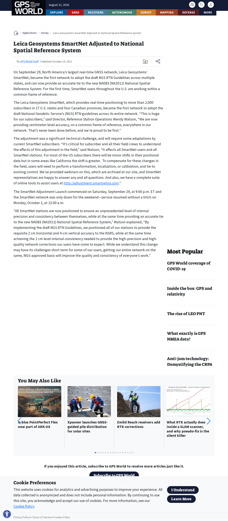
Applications (29, 33)
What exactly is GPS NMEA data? (186, 336)
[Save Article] (145, 61)
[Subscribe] (192, 5)
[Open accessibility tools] (7, 514)
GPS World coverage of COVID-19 (188, 266)
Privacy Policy (21, 517)
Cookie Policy (23, 506)
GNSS (75, 12)
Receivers (95, 12)
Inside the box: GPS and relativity (189, 291)
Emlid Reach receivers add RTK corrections (138, 424)
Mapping (167, 12)
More (208, 12)
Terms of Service (42, 517)
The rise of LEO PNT (186, 313)
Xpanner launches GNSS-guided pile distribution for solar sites (87, 427)
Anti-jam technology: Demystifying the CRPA (189, 361)
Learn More (181, 499)
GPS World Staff (29, 61)
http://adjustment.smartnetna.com (91, 183)
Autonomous (122, 12)
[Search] (201, 5)
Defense (188, 12)
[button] (208, 421)
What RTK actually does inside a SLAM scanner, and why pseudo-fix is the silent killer (188, 429)
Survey (146, 12)
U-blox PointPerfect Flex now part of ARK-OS (38, 424)
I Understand (182, 490)
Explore (56, 12)
